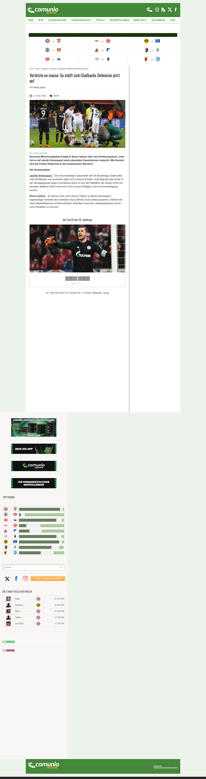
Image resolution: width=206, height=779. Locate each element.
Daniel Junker (39, 87)
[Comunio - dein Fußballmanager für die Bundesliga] (150, 11)
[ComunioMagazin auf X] (170, 11)
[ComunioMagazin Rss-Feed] (163, 11)
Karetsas (19, 605)
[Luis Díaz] (8, 623)
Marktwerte (140, 20)
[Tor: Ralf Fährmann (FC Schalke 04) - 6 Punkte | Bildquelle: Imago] (77, 249)
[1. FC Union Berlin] (5, 525)
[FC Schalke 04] (15, 552)
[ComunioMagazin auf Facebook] (176, 11)
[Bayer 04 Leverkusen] (15, 514)
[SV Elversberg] (5, 514)
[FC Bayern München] (38, 599)
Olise (17, 611)
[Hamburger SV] (15, 542)
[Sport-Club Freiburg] (5, 547)
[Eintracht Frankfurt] (15, 525)
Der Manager (158, 20)
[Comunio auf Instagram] (157, 11)
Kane (17, 599)
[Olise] (8, 611)
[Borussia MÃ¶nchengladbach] (15, 536)
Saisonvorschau (57, 20)
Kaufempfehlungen (119, 20)
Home (31, 20)
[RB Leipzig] (5, 536)
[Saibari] (8, 617)
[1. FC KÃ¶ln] (5, 531)
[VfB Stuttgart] (15, 509)
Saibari (18, 617)
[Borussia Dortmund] (5, 542)
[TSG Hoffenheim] (15, 531)
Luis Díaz (19, 623)
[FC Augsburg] (5, 552)
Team (172, 20)
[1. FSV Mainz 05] (5, 520)
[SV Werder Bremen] (15, 547)
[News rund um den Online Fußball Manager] (42, 9)
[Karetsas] (8, 605)
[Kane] (8, 599)
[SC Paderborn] (15, 520)
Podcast (100, 20)
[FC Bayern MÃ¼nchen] (5, 509)
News (41, 20)
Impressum (158, 766)
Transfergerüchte (81, 20)
